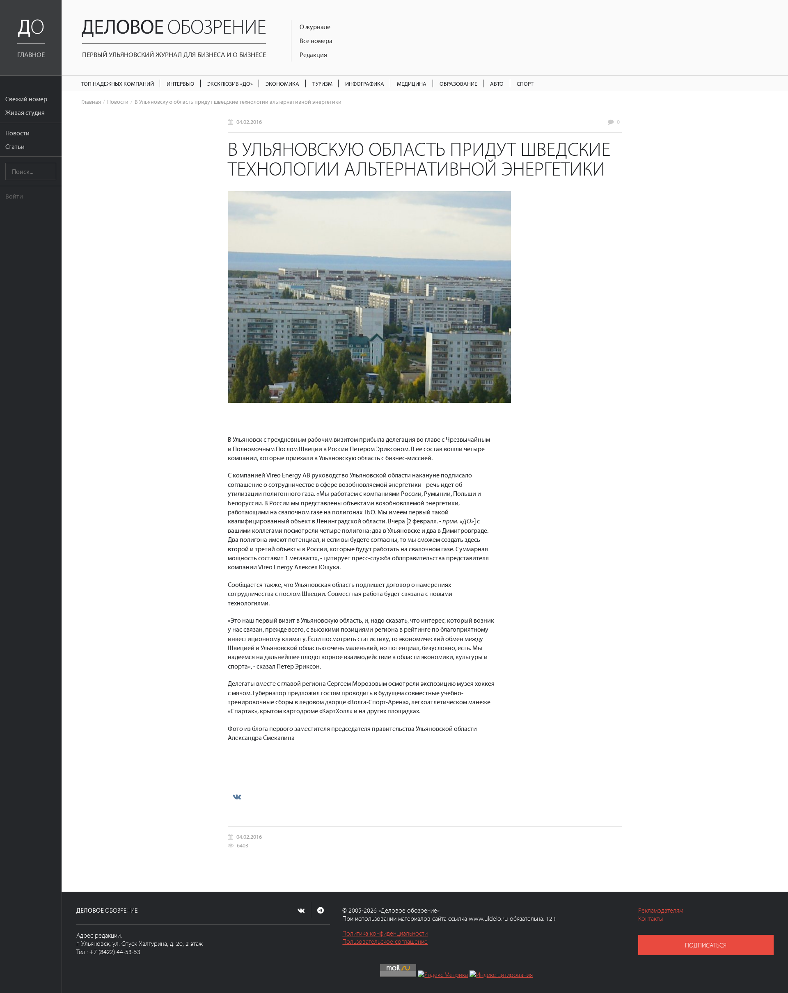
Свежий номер (26, 99)
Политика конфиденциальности (385, 933)
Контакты (650, 918)
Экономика (282, 83)
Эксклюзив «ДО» (230, 83)
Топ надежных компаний (117, 83)
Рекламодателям (660, 910)
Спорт (525, 83)
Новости (17, 133)
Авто (497, 83)
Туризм (322, 83)
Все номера (316, 41)
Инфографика (364, 83)
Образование (458, 83)
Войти (14, 196)
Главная (91, 101)
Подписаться (705, 945)
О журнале (315, 27)
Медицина (411, 83)
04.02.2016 (249, 122)
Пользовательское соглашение (385, 941)
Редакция (313, 54)
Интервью (180, 83)
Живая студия (25, 112)
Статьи (15, 146)
